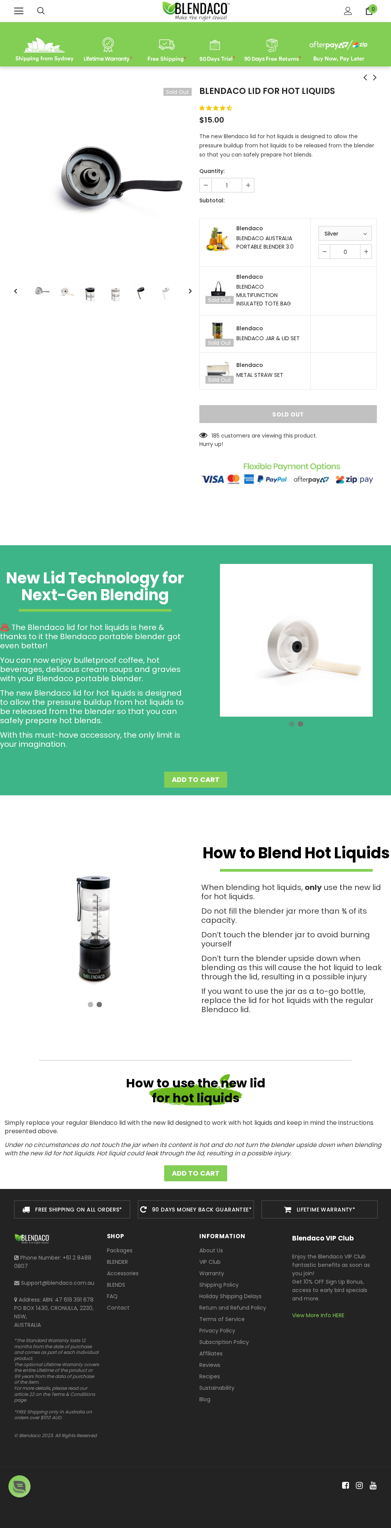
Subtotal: (212, 200)
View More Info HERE (318, 1315)
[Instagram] (358, 1485)
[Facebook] (344, 1485)
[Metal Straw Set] (218, 371)
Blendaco (249, 228)
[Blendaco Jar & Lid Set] (218, 334)
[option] (103, 176)
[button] (216, 108)
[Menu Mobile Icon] (18, 11)
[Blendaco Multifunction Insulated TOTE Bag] (218, 291)
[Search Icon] (41, 11)
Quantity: (212, 171)
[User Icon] (348, 11)
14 (214, 435)
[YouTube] (371, 1485)
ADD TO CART (196, 779)
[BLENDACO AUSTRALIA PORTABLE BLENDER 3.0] (218, 238)
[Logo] (195, 10)
